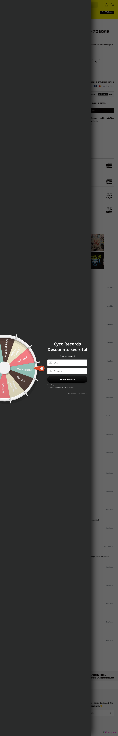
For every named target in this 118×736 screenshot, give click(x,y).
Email (56, 363)
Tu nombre (58, 371)
